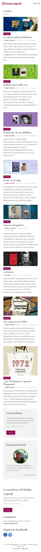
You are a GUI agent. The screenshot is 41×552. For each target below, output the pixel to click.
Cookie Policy (24, 548)
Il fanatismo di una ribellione (17, 132)
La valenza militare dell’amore (17, 37)
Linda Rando (15, 544)
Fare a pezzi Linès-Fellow (15, 321)
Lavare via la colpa (12, 180)
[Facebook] (5, 535)
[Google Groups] (10, 535)
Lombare (7, 33)
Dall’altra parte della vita (15, 85)
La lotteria (8, 272)
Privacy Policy (16, 548)
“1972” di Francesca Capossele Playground (17, 383)
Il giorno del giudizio (13, 225)
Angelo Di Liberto (10, 40)
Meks (25, 544)
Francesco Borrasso (10, 228)
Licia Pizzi (7, 275)
